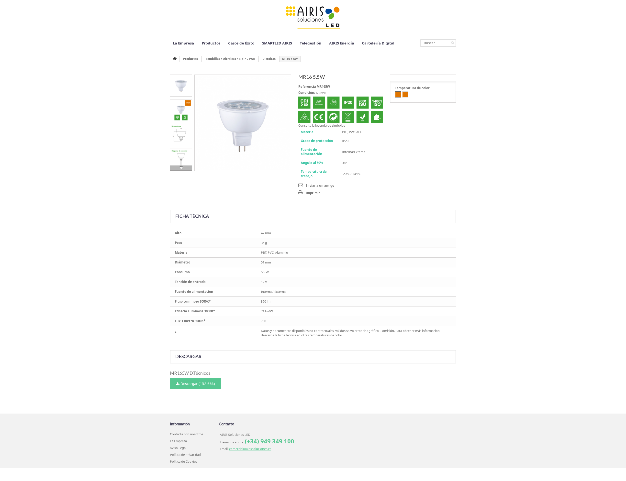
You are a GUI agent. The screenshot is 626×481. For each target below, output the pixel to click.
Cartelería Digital (378, 43)
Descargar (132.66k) (197, 383)
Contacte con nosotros (186, 434)
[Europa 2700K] (398, 94)
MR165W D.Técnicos (190, 373)
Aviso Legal (178, 448)
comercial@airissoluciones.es (250, 449)
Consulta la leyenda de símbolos (321, 125)
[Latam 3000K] (405, 94)
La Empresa (183, 43)
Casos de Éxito (241, 43)
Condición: (306, 92)
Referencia (307, 86)
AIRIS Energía (341, 43)
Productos (211, 43)
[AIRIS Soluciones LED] (313, 17)
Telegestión (310, 43)
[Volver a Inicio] (174, 59)
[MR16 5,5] (243, 123)
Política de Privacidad (185, 455)
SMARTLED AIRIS (277, 43)
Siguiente (181, 168)
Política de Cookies (183, 461)
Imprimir (313, 193)
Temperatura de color (412, 88)
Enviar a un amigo (320, 185)
